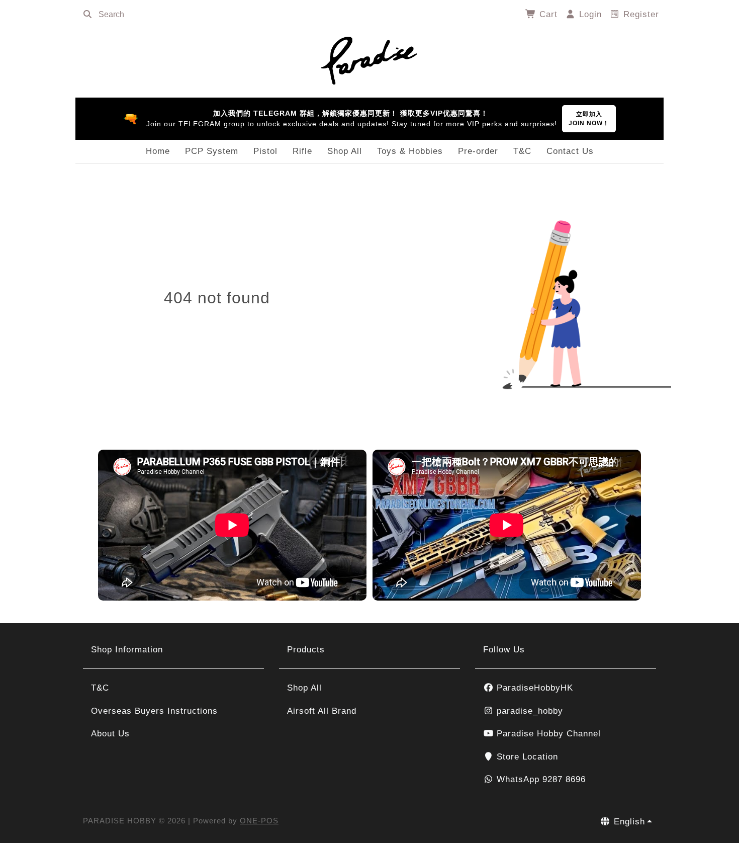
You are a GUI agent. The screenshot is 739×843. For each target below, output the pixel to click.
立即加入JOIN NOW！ (589, 119)
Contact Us (570, 151)
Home (158, 151)
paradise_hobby (528, 711)
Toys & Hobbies (410, 151)
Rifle (302, 151)
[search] (87, 14)
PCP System (211, 151)
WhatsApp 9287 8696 (540, 779)
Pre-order (478, 151)
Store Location (526, 757)
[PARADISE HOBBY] (369, 59)
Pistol (265, 151)
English (628, 821)
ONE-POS (259, 820)
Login (589, 14)
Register (639, 14)
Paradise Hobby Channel (547, 733)
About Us (110, 733)
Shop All (344, 151)
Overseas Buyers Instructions (154, 711)
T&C (522, 151)
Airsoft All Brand (321, 711)
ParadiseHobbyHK (533, 688)
